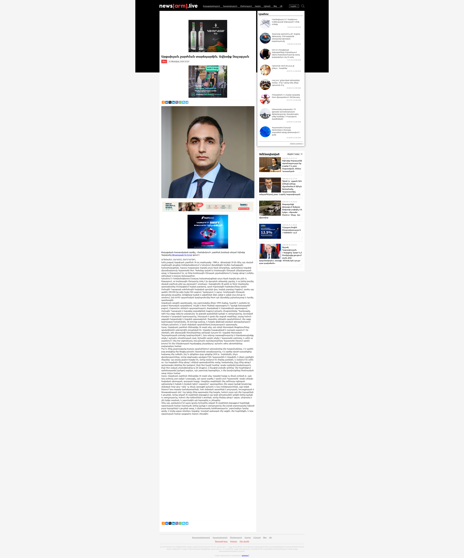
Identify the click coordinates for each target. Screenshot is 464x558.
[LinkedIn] (173, 102)
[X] (170, 102)
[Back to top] (460, 554)
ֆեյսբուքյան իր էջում (182, 255)
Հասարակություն (230, 6)
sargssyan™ (245, 555)
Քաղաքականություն (211, 6)
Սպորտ (258, 6)
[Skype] (183, 102)
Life (281, 6)
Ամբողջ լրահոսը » (296, 143)
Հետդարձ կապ (221, 541)
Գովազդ (233, 541)
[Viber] (176, 102)
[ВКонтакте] (166, 102)
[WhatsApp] (180, 102)
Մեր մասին (244, 541)
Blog (275, 6)
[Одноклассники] (163, 102)
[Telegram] (186, 102)
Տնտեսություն (246, 6)
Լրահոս (263, 14)
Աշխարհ (267, 6)
